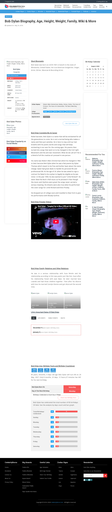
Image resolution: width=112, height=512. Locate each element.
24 (15, 81)
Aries (60, 467)
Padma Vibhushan (27, 475)
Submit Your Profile (45, 478)
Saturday (17, 82)
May (18, 81)
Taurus (61, 471)
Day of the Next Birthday (40, 391)
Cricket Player (20, 11)
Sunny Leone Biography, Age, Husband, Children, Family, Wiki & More (98, 199)
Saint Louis (18, 85)
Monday (36, 422)
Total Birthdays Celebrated (38, 413)
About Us (7, 478)
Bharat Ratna (26, 482)
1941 (20, 81)
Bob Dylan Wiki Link (71, 123)
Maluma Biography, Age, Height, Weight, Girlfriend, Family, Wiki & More (98, 162)
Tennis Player (31, 11)
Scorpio (72, 471)
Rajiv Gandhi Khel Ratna (29, 491)
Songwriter (16, 72)
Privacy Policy (9, 482)
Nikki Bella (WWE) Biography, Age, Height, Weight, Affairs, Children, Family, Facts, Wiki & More (98, 186)
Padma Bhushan (27, 471)
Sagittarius (73, 475)
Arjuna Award (26, 478)
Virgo (60, 486)
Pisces (72, 486)
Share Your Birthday (46, 475)
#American (8, 16)
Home (7, 467)
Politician (85, 11)
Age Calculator (44, 467)
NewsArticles (102, 6)
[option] (39, 300)
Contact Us (8, 475)
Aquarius (73, 482)
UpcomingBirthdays (58, 6)
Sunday (35, 417)
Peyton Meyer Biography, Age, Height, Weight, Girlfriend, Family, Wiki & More (98, 173)
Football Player (75, 11)
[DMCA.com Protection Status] (88, 480)
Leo (60, 482)
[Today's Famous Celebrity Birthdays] (15, 6)
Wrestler (40, 11)
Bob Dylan (16, 69)
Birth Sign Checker (45, 471)
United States (18, 90)
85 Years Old (18, 93)
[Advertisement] (56, 42)
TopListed (95, 6)
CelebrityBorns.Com (57, 502)
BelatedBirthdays (67, 6)
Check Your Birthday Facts (68, 397)
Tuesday (36, 427)
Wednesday (37, 432)
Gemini (17, 97)
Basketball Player (63, 11)
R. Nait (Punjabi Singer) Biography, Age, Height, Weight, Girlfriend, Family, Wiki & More (98, 211)
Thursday (36, 437)
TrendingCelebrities (87, 6)
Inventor (93, 11)
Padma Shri (25, 467)
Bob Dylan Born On (38, 387)
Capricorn (73, 478)
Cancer (61, 478)
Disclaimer (8, 471)
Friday (35, 441)
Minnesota (17, 87)
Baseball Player (50, 11)
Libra (71, 467)
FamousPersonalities (76, 6)
